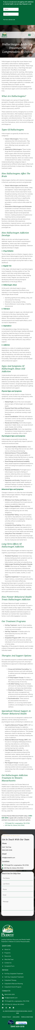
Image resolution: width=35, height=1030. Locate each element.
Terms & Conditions (27, 1017)
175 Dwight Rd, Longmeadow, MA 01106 (17, 823)
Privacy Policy (6, 1017)
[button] (29, 35)
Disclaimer (16, 1017)
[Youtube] (9, 1007)
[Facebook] (2, 1007)
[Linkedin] (13, 1007)
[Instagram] (6, 1007)
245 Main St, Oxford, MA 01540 (14, 825)
